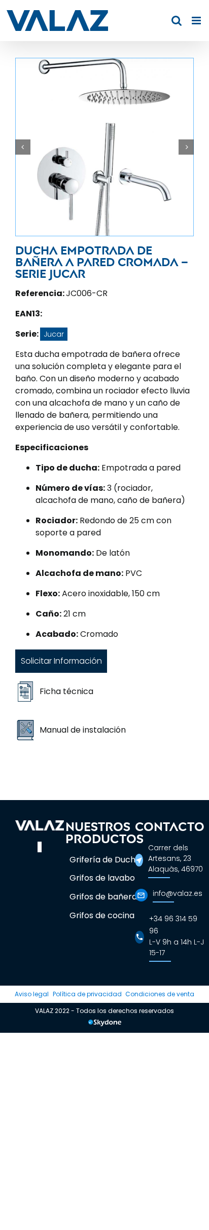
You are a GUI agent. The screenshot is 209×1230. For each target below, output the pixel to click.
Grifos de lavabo (102, 878)
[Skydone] (104, 1024)
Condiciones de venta (159, 994)
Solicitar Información (61, 661)
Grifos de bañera (103, 896)
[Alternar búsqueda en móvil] (176, 20)
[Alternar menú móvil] (197, 20)
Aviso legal (32, 994)
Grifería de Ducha (105, 859)
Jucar (54, 334)
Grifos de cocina (101, 915)
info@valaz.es (177, 893)
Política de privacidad (87, 994)
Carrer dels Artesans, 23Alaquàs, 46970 (175, 858)
